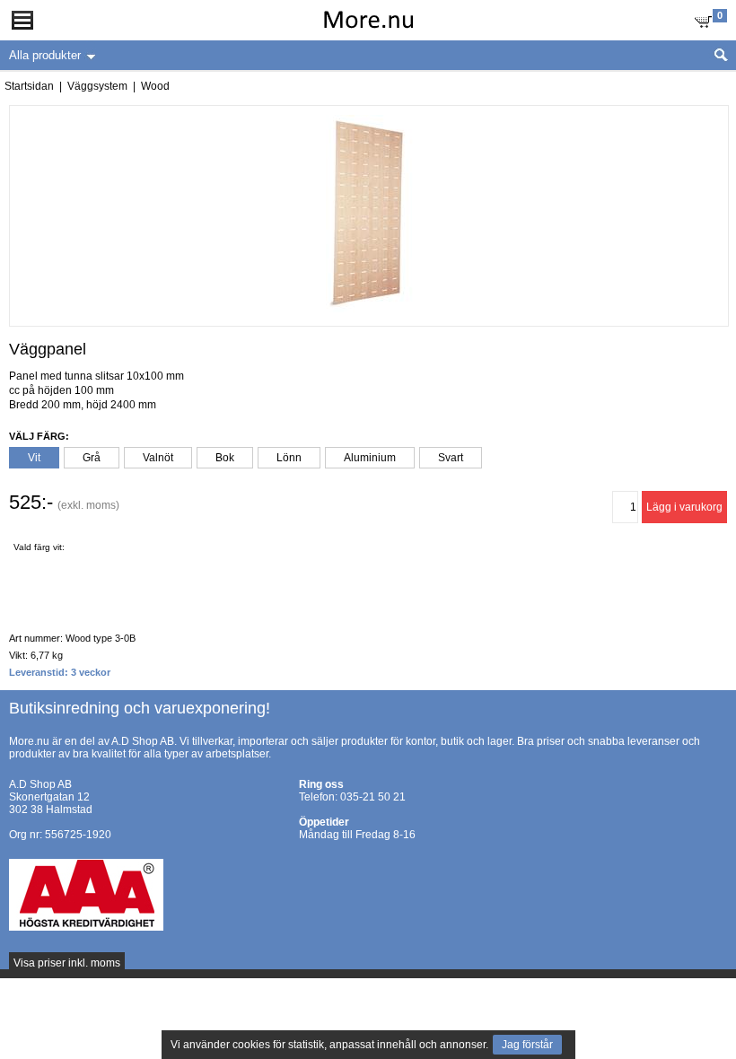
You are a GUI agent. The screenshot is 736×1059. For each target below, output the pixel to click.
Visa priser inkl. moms (66, 963)
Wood (155, 86)
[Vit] (44, 564)
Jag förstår (527, 1044)
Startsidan (29, 86)
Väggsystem (97, 86)
